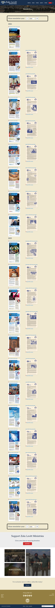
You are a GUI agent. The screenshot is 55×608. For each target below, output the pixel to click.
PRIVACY (24, 606)
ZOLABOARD (30, 606)
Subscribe (27, 585)
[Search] (52, 606)
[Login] (53, 3)
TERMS (27, 606)
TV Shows (38, 562)
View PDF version (29, 67)
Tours (15, 555)
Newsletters (15, 569)
